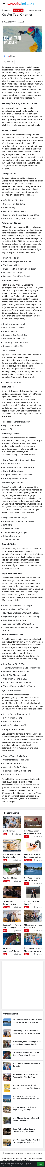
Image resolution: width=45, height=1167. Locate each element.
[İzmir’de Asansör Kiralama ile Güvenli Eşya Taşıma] (33, 827)
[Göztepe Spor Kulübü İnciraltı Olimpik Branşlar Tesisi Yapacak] (12, 921)
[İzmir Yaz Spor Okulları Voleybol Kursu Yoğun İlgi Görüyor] (22, 1142)
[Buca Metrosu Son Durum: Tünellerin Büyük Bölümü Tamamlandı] (22, 1131)
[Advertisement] (22, 985)
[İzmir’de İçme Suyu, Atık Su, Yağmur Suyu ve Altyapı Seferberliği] (22, 1109)
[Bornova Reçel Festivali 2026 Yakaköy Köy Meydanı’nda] (22, 1076)
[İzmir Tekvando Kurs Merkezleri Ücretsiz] (33, 944)
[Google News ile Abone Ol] (9, 56)
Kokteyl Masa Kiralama (33, 1153)
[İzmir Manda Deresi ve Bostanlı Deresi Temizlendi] (22, 1120)
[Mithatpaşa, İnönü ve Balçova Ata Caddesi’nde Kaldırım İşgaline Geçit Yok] (33, 921)
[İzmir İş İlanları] (12, 827)
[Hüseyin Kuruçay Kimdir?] (33, 897)
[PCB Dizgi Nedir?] (12, 874)
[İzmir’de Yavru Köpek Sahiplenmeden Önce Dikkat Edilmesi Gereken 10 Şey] (12, 850)
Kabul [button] (40, 1164)
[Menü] (4, 3)
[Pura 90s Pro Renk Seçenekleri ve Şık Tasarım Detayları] (33, 850)
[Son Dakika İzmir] (20, 3)
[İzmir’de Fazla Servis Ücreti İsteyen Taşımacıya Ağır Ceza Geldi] (22, 1087)
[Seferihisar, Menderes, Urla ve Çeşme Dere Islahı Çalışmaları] (12, 944)
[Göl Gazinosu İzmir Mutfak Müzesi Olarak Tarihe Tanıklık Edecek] (33, 874)
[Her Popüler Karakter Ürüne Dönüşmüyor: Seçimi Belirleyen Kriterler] (12, 897)
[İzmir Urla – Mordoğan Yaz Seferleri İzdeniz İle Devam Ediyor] (22, 1098)
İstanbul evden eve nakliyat (13, 1153)
